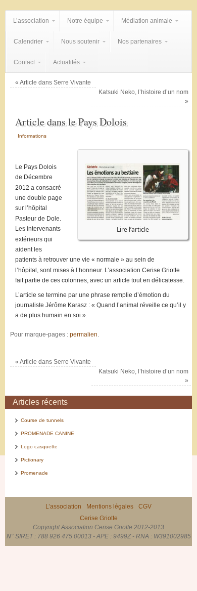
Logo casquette (39, 446)
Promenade (34, 473)
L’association (63, 506)
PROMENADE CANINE (47, 433)
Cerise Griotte (99, 518)
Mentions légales (109, 506)
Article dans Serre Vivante (53, 82)
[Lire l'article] (132, 217)
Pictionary (32, 459)
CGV (145, 506)
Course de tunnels (42, 420)
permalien (83, 334)
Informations (32, 136)
